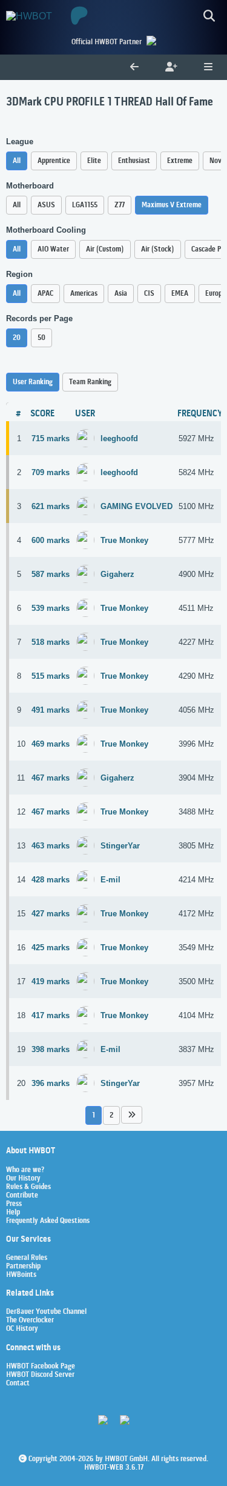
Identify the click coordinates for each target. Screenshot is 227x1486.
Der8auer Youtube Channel (46, 1312)
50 (41, 337)
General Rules (26, 1258)
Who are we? (25, 1170)
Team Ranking (90, 382)
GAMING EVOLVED (136, 506)
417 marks (50, 1015)
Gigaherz (117, 574)
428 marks (50, 879)
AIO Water (53, 249)
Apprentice (54, 160)
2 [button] (111, 1115)
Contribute (22, 1195)
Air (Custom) (105, 249)
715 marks (50, 438)
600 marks (50, 540)
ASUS (46, 205)
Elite (94, 160)
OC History (22, 1329)
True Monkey (124, 540)
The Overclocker (30, 1320)
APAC (45, 293)
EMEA (179, 293)
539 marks (50, 608)
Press (14, 1204)
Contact (18, 1383)
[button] (131, 1115)
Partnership (23, 1266)
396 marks (50, 1083)
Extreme (179, 160)
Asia (120, 293)
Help (13, 1212)
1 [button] (93, 1115)
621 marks (50, 506)
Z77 (119, 205)
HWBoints (21, 1275)
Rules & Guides (28, 1187)
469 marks (50, 743)
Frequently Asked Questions (48, 1221)
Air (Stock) (157, 249)
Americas (83, 293)
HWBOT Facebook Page (40, 1366)
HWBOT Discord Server (40, 1375)
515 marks (50, 676)
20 (17, 337)
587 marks (50, 574)
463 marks (50, 845)
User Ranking (33, 382)
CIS (149, 293)
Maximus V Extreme (172, 205)
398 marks (50, 1049)
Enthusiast (134, 160)
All (17, 160)
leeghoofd (119, 438)
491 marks (50, 710)
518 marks (50, 642)
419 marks (50, 981)
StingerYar (120, 845)
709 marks (50, 472)
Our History (23, 1178)
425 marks (50, 947)
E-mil (110, 879)
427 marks (50, 913)
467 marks (50, 777)
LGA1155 (84, 205)
